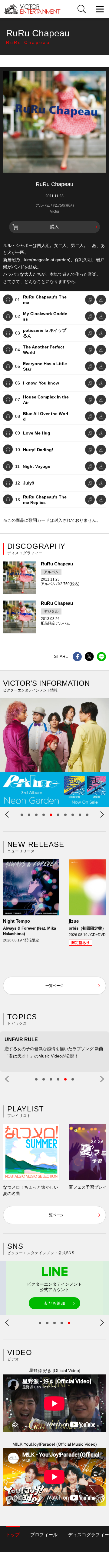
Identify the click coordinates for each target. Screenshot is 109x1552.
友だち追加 (54, 1303)
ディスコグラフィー (88, 1534)
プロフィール (44, 1534)
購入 (54, 226)
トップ (13, 1534)
